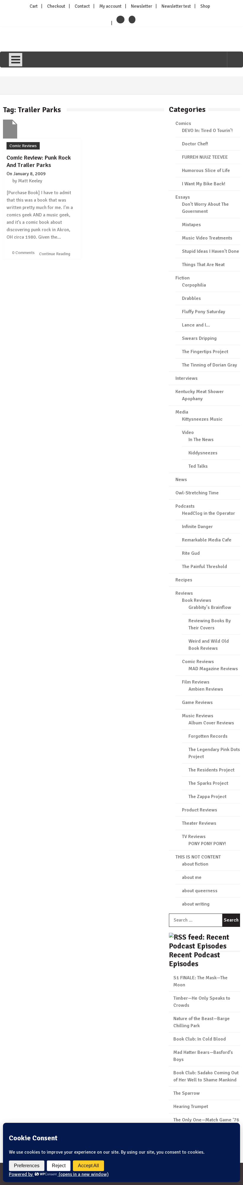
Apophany (192, 399)
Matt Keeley (30, 181)
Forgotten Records (208, 736)
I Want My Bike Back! (203, 184)
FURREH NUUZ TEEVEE (205, 157)
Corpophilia (194, 285)
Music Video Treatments (207, 238)
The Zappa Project (207, 797)
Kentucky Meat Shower (199, 392)
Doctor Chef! (195, 144)
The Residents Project (211, 770)
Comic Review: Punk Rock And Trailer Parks (39, 161)
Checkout (56, 6)
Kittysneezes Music (202, 419)
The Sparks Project (208, 783)
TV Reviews (194, 837)
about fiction (195, 864)
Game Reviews (197, 702)
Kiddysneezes (203, 453)
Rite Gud (191, 553)
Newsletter (141, 6)
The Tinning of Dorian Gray (209, 365)
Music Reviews (197, 716)
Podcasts (185, 506)
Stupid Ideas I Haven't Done (210, 251)
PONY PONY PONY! (207, 844)
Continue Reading (55, 253)
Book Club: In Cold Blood (199, 1039)
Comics (183, 123)
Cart (34, 6)
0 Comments (23, 252)
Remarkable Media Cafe (206, 540)
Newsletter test (176, 6)
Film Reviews (196, 682)
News (181, 480)
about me (192, 877)
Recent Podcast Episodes (194, 959)
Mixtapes (191, 225)
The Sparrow (186, 1093)
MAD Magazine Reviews (213, 669)
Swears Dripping (199, 338)
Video (188, 432)
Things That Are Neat (203, 265)
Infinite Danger (197, 527)
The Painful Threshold (204, 567)
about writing (196, 904)
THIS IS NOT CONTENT (198, 857)
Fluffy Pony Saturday (203, 312)
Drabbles (191, 298)
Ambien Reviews (205, 689)
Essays (182, 197)
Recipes (183, 580)
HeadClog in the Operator (208, 513)
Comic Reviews (23, 145)
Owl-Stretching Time (197, 493)
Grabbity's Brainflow (209, 607)
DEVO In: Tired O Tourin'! (207, 131)
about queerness (200, 891)
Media (181, 412)
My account (110, 6)
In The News (201, 440)
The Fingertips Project (205, 352)
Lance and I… (196, 325)
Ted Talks (198, 466)
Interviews (186, 378)
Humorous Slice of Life (206, 170)
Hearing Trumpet (190, 1107)
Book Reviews (196, 600)
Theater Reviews (199, 823)
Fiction (182, 278)
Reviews (184, 593)
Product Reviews (199, 810)
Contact (82, 6)
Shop (205, 6)
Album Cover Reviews (211, 723)
